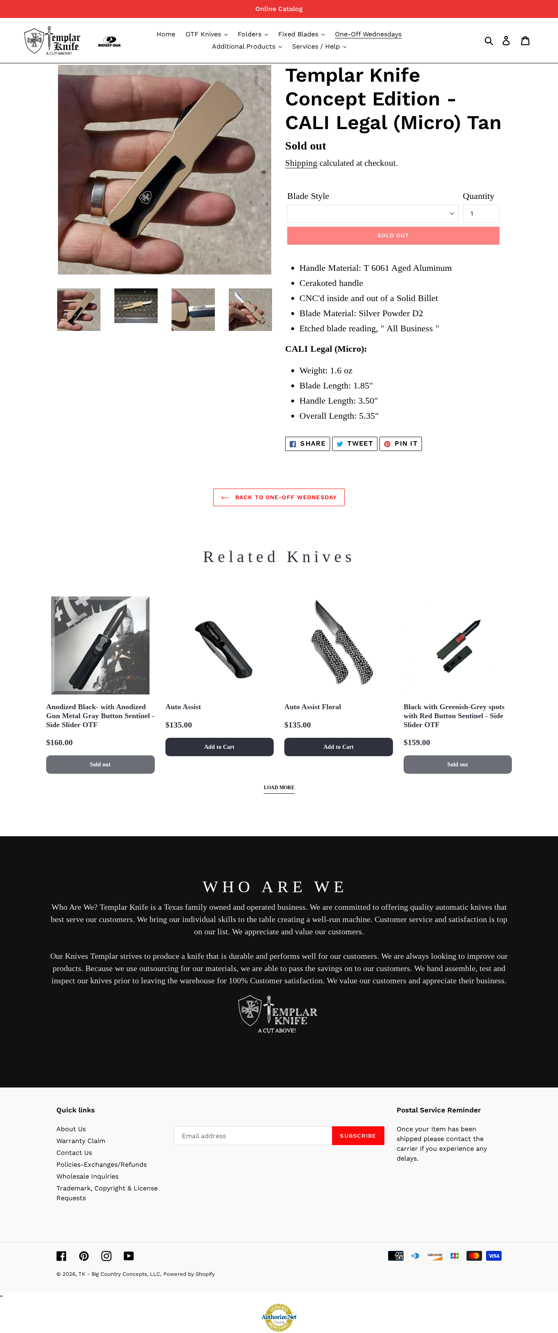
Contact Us (74, 1153)
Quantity (478, 196)
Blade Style (308, 196)
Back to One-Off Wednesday (285, 497)
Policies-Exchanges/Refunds (101, 1164)
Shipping (301, 163)
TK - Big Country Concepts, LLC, (119, 1274)
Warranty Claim (80, 1141)
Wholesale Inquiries (87, 1176)
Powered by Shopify (189, 1274)
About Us (71, 1129)
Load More (279, 787)
